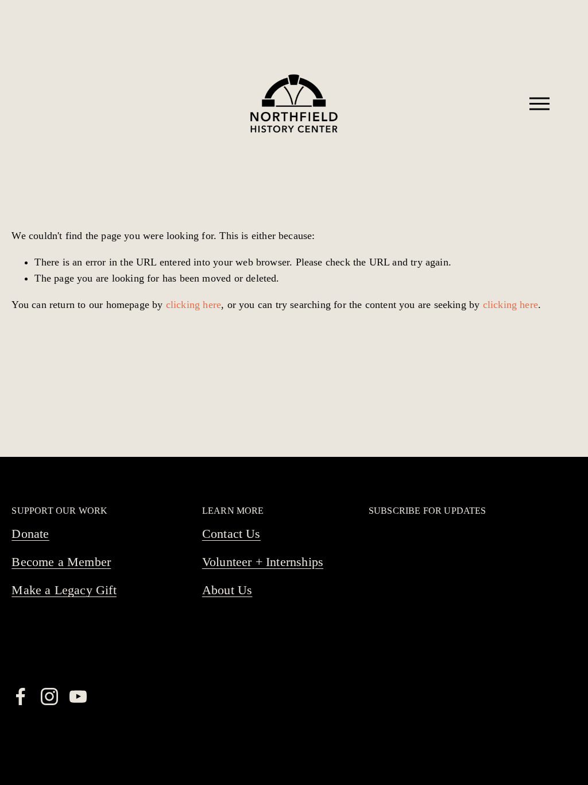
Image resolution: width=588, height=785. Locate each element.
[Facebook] (20, 696)
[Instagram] (49, 696)
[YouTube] (78, 696)
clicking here (193, 304)
